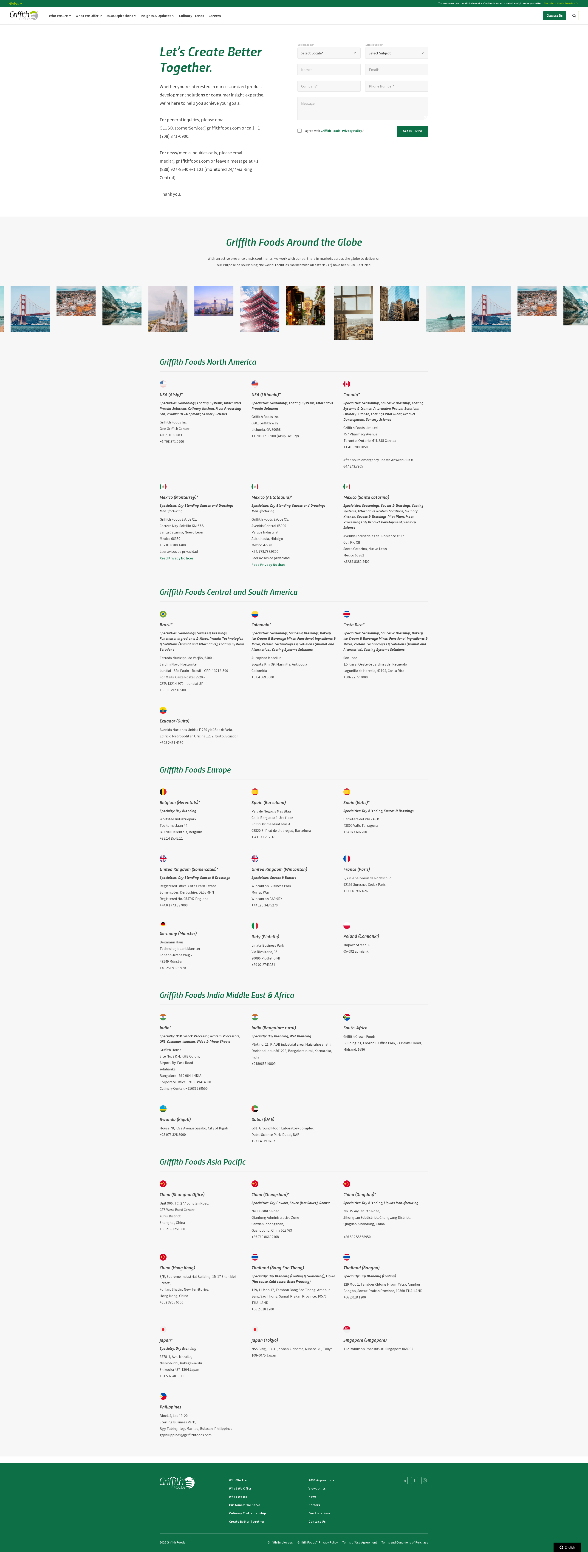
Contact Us (317, 1521)
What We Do (238, 1497)
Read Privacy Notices (176, 558)
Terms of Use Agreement (359, 1542)
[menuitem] (404, 1480)
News (312, 1497)
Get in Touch (412, 130)
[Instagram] (424, 1480)
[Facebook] (414, 1480)
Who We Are (237, 1480)
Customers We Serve (244, 1505)
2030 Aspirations (321, 1480)
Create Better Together (246, 1521)
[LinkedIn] (404, 1480)
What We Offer (240, 1488)
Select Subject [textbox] (380, 53)
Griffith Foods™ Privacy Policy (317, 1542)
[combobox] (329, 53)
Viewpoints (317, 1488)
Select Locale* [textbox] (312, 53)
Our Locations (319, 1513)
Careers (314, 1505)
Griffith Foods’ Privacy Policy (341, 131)
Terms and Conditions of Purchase (405, 1542)
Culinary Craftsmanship (247, 1513)
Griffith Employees (280, 1542)
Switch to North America (559, 3)
